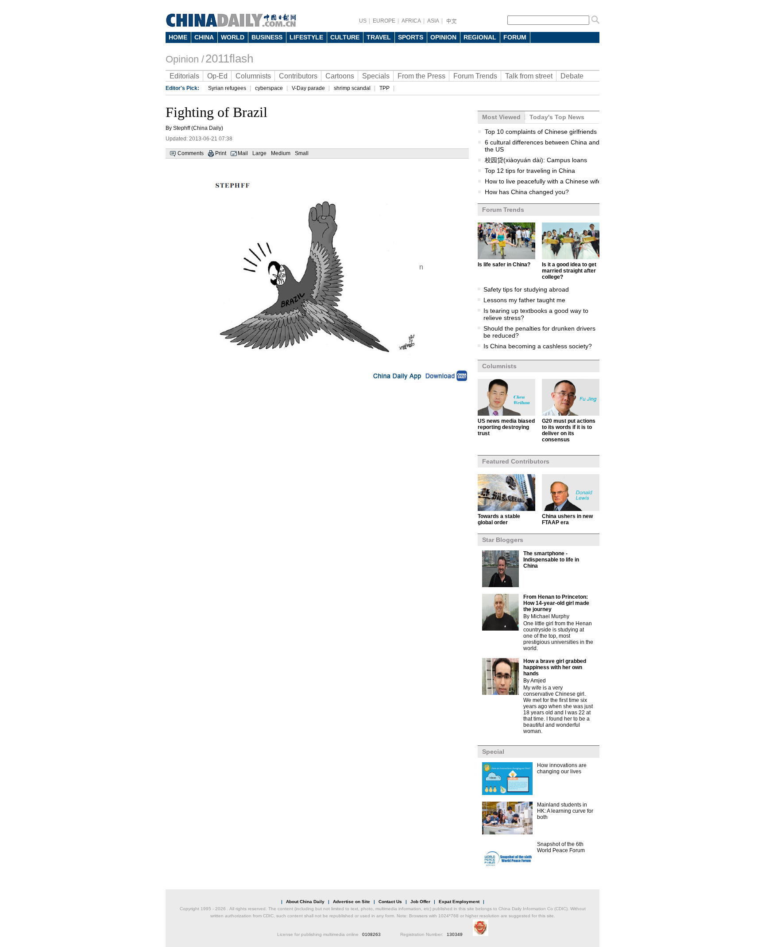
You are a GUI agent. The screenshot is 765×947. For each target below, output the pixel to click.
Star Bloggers (502, 539)
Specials (376, 76)
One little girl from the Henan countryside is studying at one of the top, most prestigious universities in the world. (558, 635)
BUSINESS (266, 37)
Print (220, 153)
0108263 (371, 934)
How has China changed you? (527, 191)
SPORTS (410, 37)
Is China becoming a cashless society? (537, 346)
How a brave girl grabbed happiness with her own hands (554, 667)
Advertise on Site (351, 901)
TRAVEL (379, 37)
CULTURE (344, 37)
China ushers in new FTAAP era (567, 519)
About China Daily (305, 901)
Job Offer (420, 901)
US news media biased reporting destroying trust (506, 427)
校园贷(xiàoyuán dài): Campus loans (536, 160)
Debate (571, 76)
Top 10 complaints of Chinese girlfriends (541, 131)
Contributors (298, 76)
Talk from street (528, 76)
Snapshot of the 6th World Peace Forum (561, 847)
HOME (178, 37)
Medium (280, 153)
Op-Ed (217, 76)
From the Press (421, 76)
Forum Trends (475, 76)
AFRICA (411, 21)
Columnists (253, 76)
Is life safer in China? (504, 264)
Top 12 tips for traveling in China (530, 170)
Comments (191, 153)
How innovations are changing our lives (562, 768)
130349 (455, 934)
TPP (384, 88)
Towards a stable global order (499, 519)
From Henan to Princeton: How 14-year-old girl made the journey (556, 603)
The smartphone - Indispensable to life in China (551, 559)
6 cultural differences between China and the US (542, 146)
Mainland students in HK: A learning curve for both (565, 811)
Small (302, 153)
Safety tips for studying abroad (526, 289)
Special (493, 751)
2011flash (229, 58)
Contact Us (390, 901)
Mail (243, 153)
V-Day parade (308, 88)
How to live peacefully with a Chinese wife (543, 181)
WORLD (232, 37)
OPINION (443, 37)
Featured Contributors (515, 461)
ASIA (433, 21)
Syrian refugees (227, 88)
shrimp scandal (352, 88)
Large (259, 153)
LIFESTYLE (306, 37)
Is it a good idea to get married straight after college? (569, 270)
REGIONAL (480, 37)
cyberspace (269, 88)
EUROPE (384, 21)
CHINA (204, 37)
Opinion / (185, 59)
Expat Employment (459, 901)
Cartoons (339, 76)
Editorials (184, 76)
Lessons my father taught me (524, 300)
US (363, 21)
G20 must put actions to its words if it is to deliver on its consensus (568, 430)
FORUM (514, 37)
